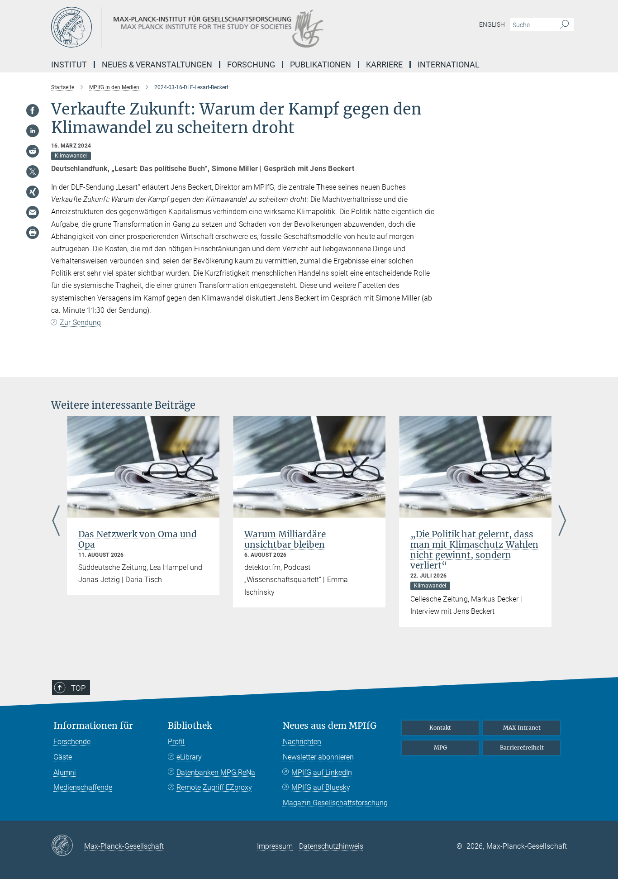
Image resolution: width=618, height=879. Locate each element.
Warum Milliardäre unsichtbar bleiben (285, 539)
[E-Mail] (32, 212)
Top (78, 688)
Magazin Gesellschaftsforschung (335, 802)
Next (562, 521)
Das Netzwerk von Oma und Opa (137, 539)
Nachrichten (302, 741)
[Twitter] (32, 171)
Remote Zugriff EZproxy (214, 787)
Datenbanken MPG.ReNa (215, 772)
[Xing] (32, 192)
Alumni (64, 772)
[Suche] (564, 25)
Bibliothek (190, 726)
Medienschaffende (82, 787)
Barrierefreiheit (522, 747)
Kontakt (440, 727)
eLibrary (189, 757)
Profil (176, 741)
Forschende (71, 741)
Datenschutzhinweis (331, 846)
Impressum (275, 846)
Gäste (62, 757)
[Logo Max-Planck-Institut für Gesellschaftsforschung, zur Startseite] (220, 27)
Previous (56, 521)
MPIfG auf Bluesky (320, 787)
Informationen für (93, 726)
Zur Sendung (80, 322)
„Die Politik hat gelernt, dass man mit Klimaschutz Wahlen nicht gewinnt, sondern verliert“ (474, 550)
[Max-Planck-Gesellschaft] (67, 846)
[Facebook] (32, 110)
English (492, 24)
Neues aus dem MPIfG (329, 726)
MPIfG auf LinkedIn (321, 772)
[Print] (32, 232)
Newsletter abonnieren (318, 757)
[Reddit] (32, 151)
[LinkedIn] (32, 131)
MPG (440, 747)
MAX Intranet (522, 727)
